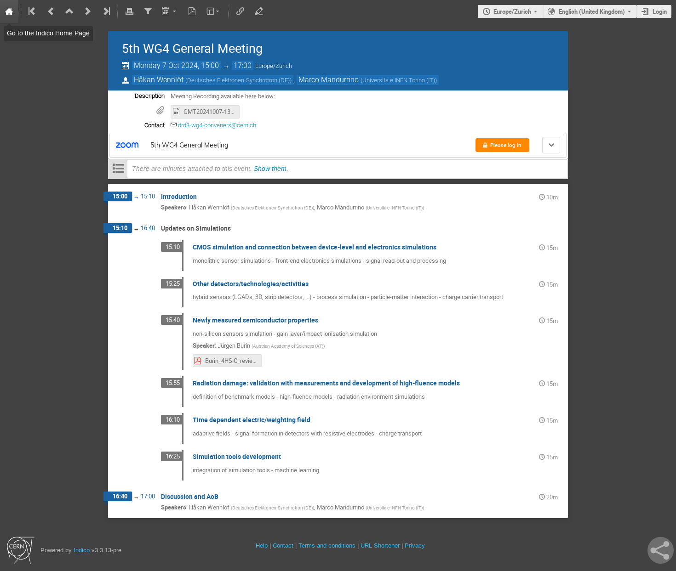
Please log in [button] (505, 145)
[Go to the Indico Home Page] (9, 11)
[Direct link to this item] (203, 197)
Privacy (415, 545)
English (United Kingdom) (592, 11)
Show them (270, 168)
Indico (82, 550)
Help (262, 545)
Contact (283, 545)
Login (660, 11)
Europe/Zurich (512, 11)
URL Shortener (380, 545)
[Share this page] (660, 550)
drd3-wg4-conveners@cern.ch (217, 125)
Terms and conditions (326, 545)
